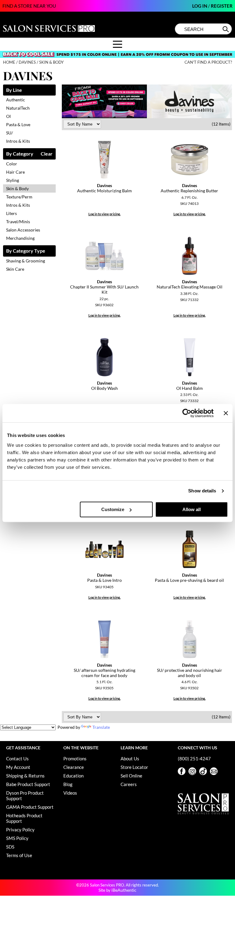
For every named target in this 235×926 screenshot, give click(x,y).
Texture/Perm (19, 196)
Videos (70, 793)
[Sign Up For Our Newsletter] (214, 771)
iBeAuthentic (123, 890)
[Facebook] (181, 771)
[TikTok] (203, 771)
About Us (130, 758)
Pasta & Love (18, 124)
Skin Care (15, 269)
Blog (68, 784)
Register (222, 6)
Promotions (75, 758)
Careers (129, 784)
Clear (47, 153)
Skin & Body (17, 188)
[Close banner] (226, 413)
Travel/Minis (18, 221)
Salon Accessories (23, 229)
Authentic (15, 99)
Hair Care (15, 172)
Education (73, 775)
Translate (101, 727)
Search (226, 29)
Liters (11, 213)
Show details (202, 490)
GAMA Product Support (30, 807)
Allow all (191, 509)
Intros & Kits (18, 141)
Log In (200, 6)
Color (11, 163)
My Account (18, 767)
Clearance (73, 767)
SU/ (9, 132)
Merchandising (20, 238)
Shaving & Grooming (25, 260)
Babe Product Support (28, 784)
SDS (10, 846)
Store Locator (134, 767)
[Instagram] (192, 771)
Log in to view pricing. (104, 214)
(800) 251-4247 (194, 758)
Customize (112, 509)
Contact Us (17, 758)
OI (8, 116)
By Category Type (25, 251)
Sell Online (131, 775)
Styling (12, 180)
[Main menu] (117, 44)
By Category (19, 153)
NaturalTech (18, 108)
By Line (14, 90)
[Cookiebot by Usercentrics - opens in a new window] (187, 413)
